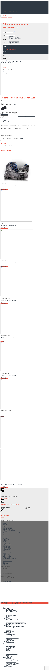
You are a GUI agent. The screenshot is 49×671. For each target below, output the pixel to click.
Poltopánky (8, 614)
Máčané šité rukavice (11, 662)
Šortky (7, 652)
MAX (4, 542)
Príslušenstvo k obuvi (17, 61)
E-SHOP (4, 39)
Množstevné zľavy (7, 7)
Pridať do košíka (4, 114)
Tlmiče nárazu (9, 639)
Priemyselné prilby (10, 627)
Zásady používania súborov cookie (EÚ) (12, 532)
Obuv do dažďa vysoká (11, 611)
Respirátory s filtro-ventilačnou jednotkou (16, 623)
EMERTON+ (6, 539)
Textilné (7, 665)
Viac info (2, 341)
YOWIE (4, 564)
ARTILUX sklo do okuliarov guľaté (8, 225)
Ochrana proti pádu (7, 548)
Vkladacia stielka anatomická (7, 412)
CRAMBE (5, 537)
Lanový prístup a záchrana (12, 635)
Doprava (5, 526)
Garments (5, 540)
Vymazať (14, 104)
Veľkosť (2, 103)
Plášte (7, 649)
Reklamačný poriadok (8, 529)
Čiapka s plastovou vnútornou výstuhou (15, 626)
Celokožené (8, 658)
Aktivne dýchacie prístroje (12, 619)
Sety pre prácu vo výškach (12, 638)
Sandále (8, 616)
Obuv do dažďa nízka (11, 610)
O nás (4, 46)
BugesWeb (11, 603)
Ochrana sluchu (6, 549)
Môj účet (5, 531)
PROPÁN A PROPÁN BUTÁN (16, 38)
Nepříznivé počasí (7, 544)
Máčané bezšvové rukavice (12, 660)
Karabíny (8, 633)
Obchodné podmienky (8, 528)
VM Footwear (6, 563)
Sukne (7, 655)
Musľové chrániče (10, 642)
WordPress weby (18, 603)
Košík (4, 523)
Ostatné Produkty (7, 551)
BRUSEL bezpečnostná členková (8, 186)
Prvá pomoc (5, 559)
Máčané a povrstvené (11, 659)
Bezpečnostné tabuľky (14, 42)
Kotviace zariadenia (10, 634)
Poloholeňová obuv (10, 613)
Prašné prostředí (7, 557)
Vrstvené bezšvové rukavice (12, 663)
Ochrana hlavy (6, 547)
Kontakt (5, 51)
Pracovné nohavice (10, 651)
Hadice (10, 43)
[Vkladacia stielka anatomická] (17, 408)
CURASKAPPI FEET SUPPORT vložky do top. (11, 484)
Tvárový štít (8, 630)
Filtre (7, 621)
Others (4, 553)
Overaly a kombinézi (10, 647)
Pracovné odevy (6, 555)
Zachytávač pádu (10, 640)
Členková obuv (9, 609)
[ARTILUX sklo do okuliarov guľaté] (16, 221)
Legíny (7, 644)
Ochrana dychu (6, 546)
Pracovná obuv (8, 61)
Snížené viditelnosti (7, 561)
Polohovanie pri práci (11, 636)
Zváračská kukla (10, 631)
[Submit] (3, 607)
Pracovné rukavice (7, 556)
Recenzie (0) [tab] (6, 123)
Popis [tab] (4, 120)
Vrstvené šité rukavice (11, 664)
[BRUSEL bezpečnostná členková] (17, 181)
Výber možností (4, 189)
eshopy (25, 603)
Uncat (4, 562)
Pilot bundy (8, 648)
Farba (2, 104)
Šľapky (7, 617)
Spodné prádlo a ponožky (12, 654)
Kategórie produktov (8, 32)
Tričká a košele (9, 656)
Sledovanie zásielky (7, 527)
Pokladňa (5, 524)
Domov (2, 61)
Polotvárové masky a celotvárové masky (15, 622)
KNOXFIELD (6, 541)
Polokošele (8, 650)
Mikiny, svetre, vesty (10, 646)
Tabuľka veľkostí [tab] (7, 121)
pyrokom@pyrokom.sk (6, 581)
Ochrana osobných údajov (9, 530)
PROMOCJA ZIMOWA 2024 (9, 558)
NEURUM (5, 545)
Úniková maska (9, 624)
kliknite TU (22, 138)
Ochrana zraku (21, 116)
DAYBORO (5, 538)
